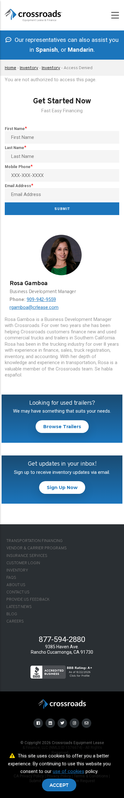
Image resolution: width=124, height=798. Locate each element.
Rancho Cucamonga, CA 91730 (62, 652)
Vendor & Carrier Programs (36, 548)
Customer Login (23, 563)
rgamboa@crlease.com (34, 307)
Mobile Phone (18, 167)
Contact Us (18, 592)
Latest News (19, 607)
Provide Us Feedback (28, 599)
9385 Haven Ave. (62, 646)
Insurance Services (26, 556)
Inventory (29, 68)
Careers (15, 621)
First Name (15, 129)
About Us (15, 585)
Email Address (18, 186)
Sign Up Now (62, 487)
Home (10, 68)
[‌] (38, 722)
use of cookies (68, 771)
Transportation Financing (34, 541)
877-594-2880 (62, 639)
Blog (11, 614)
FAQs (11, 577)
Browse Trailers (62, 426)
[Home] (33, 14)
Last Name (14, 148)
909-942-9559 (41, 299)
